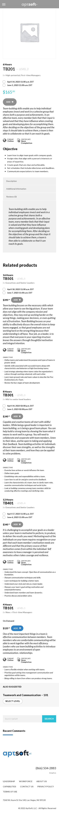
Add (8, 102)
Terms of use (10, 791)
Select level (12, 701)
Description (11, 181)
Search (49, 719)
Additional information (16, 189)
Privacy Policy (45, 786)
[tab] (29, 181)
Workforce (25, 781)
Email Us (52, 773)
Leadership (9, 781)
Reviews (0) (11, 196)
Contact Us (26, 786)
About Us (41, 781)
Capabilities (9, 786)
